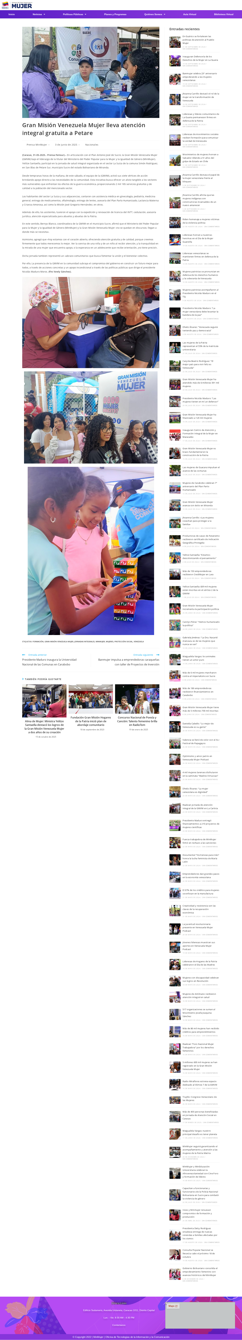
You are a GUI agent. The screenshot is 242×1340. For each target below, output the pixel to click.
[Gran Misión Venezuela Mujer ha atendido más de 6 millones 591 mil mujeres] (175, 384)
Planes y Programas (115, 14)
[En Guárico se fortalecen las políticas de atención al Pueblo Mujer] (175, 42)
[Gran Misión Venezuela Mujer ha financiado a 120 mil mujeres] (175, 417)
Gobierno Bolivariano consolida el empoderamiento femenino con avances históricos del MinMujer (200, 1272)
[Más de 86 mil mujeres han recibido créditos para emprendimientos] (175, 1031)
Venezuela (139, 641)
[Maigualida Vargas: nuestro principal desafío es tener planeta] (175, 1134)
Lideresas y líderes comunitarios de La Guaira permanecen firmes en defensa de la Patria (201, 117)
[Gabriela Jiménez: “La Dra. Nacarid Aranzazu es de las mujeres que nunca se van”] (175, 642)
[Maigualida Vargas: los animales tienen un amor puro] (175, 659)
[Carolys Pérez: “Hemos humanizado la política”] (175, 625)
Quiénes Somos (153, 14)
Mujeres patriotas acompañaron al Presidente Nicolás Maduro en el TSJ (200, 293)
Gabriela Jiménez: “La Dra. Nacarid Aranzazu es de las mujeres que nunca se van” (200, 641)
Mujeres (109, 641)
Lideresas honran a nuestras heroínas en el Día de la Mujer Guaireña (198, 238)
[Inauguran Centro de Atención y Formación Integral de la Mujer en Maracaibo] (175, 435)
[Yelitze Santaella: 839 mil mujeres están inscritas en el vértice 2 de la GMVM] (175, 591)
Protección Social (123, 641)
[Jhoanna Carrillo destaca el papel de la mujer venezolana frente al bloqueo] (175, 180)
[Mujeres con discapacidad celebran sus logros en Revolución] (175, 980)
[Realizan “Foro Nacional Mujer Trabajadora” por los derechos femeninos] (175, 1049)
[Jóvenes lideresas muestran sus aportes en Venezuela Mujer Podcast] (175, 947)
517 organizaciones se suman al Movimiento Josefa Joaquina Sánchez (199, 1013)
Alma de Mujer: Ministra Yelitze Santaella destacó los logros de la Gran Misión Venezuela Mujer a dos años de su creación (44, 726)
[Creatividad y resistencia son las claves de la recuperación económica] (175, 910)
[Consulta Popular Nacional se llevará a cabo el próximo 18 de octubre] (175, 1255)
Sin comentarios (190, 49)
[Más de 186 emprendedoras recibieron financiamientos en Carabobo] (175, 693)
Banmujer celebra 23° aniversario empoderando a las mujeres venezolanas (200, 77)
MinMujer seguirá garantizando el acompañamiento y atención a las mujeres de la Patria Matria (200, 1150)
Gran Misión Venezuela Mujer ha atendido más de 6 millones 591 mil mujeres (201, 383)
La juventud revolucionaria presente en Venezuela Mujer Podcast (198, 927)
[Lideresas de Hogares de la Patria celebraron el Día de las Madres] (175, 964)
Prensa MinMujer (37, 144)
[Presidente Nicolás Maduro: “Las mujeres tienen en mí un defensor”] (175, 401)
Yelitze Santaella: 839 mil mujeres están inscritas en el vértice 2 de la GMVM (200, 590)
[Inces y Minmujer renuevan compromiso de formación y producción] (175, 1215)
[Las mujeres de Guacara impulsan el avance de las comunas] (175, 470)
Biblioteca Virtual (223, 14)
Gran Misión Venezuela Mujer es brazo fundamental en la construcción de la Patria (199, 452)
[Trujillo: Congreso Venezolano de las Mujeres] (175, 1100)
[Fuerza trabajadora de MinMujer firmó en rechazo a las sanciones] (175, 842)
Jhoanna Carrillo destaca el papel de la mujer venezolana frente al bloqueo (201, 178)
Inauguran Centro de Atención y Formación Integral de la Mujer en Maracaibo (200, 433)
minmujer (100, 641)
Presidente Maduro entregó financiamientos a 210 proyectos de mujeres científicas (201, 824)
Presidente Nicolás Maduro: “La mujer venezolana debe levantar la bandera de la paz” (200, 312)
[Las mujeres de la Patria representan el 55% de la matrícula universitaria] (175, 347)
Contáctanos (118, 1325)
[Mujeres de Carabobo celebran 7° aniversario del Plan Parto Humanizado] (175, 487)
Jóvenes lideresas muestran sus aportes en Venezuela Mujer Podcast (199, 946)
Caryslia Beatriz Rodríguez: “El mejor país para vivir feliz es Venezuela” (198, 364)
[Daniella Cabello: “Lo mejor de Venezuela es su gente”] (175, 726)
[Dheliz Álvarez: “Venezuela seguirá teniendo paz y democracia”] (175, 330)
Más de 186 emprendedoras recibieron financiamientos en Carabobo (198, 692)
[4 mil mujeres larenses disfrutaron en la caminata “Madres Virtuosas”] (175, 775)
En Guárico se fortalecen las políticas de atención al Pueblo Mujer (198, 40)
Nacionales (91, 144)
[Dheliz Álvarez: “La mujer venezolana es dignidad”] (175, 791)
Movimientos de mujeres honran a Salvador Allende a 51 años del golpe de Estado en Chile (200, 158)
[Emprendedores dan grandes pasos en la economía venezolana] (175, 877)
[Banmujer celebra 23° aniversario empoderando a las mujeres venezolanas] (175, 79)
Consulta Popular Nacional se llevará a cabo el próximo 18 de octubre (199, 1253)
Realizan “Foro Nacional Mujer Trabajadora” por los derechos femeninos (198, 1047)
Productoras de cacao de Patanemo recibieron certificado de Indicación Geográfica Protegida (201, 539)
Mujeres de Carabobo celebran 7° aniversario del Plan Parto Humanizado (200, 486)
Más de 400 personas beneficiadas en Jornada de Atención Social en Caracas (200, 1115)
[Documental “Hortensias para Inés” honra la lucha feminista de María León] (175, 859)
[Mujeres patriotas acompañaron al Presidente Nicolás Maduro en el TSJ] (175, 294)
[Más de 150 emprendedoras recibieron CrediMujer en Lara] (175, 574)
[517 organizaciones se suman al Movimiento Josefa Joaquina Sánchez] (175, 1014)
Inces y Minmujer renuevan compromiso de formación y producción (197, 1213)
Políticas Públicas (73, 14)
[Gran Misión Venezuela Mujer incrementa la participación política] (175, 608)
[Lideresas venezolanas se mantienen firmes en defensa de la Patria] (175, 258)
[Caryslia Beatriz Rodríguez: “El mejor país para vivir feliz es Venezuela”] (175, 366)
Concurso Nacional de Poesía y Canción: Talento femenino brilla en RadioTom (137, 721)
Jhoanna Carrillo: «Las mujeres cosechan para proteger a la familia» (198, 521)
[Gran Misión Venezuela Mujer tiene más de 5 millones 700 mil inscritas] (175, 710)
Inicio (12, 14)
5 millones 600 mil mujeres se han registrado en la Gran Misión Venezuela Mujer (200, 1066)
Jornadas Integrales (84, 641)
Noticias (37, 14)
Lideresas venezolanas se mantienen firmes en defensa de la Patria (200, 257)
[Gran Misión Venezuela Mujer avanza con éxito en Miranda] (175, 505)
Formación (38, 641)
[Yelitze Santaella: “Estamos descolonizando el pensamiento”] (175, 558)
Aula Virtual (189, 14)
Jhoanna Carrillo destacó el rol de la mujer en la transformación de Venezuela (201, 97)
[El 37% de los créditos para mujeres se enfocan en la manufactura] (175, 893)
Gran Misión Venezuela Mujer (59, 641)
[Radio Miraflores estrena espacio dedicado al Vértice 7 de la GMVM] (175, 1084)
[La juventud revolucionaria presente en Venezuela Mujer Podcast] (175, 929)
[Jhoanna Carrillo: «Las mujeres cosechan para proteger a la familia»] (175, 522)
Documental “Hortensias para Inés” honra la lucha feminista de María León (201, 858)
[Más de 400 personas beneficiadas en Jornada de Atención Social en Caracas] (175, 1116)
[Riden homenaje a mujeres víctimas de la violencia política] (175, 222)
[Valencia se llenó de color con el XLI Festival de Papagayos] (175, 743)
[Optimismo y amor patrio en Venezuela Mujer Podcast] (175, 759)
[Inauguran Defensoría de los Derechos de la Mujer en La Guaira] (175, 60)
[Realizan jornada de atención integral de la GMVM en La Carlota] (175, 808)
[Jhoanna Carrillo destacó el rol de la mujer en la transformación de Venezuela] (175, 99)
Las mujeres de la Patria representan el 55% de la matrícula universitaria (200, 346)
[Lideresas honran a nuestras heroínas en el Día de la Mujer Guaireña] (175, 239)
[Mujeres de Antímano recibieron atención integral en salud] (175, 997)
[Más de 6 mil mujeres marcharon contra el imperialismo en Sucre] (175, 675)
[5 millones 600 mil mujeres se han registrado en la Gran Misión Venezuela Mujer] (175, 1067)
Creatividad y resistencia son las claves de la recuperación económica (199, 909)
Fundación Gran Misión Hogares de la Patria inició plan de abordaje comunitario (91, 721)
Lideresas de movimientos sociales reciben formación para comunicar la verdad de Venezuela (200, 138)
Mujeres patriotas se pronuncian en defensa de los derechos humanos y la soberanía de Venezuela (201, 275)
